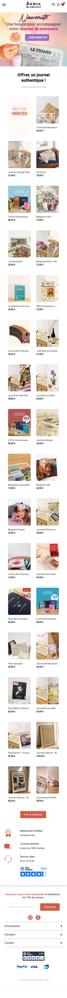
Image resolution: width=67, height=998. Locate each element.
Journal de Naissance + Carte (47, 663)
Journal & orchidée (45, 395)
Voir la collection (33, 814)
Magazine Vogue (16, 529)
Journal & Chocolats (46, 574)
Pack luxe (41, 172)
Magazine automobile (19, 485)
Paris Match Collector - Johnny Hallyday (19, 708)
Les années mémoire (18, 351)
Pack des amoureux (18, 619)
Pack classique (15, 663)
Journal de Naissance (46, 127)
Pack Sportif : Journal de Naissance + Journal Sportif (19, 753)
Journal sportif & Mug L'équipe (47, 797)
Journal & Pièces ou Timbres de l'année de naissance (47, 529)
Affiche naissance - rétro (47, 306)
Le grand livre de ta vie (19, 306)
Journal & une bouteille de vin (47, 351)
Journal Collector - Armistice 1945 (47, 753)
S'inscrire (50, 907)
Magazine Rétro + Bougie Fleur (47, 261)
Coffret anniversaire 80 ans (19, 440)
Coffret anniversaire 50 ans (47, 619)
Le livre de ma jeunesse (19, 574)
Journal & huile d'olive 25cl (19, 395)
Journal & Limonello (46, 708)
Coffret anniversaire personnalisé (19, 216)
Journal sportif (15, 261)
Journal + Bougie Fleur (19, 172)
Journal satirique (44, 440)
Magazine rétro (43, 216)
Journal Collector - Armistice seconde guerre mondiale (19, 797)
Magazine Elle (43, 485)
